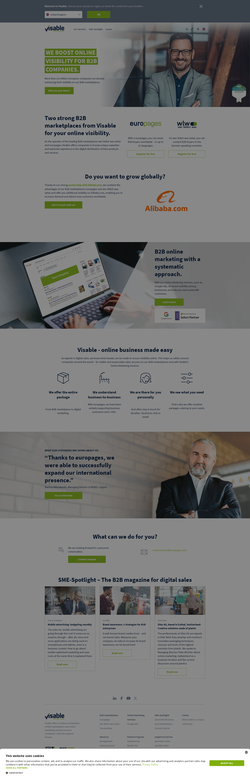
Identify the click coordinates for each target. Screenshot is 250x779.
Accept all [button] (227, 763)
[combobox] (246, 752)
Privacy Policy (150, 764)
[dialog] (125, 764)
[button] (106, 767)
